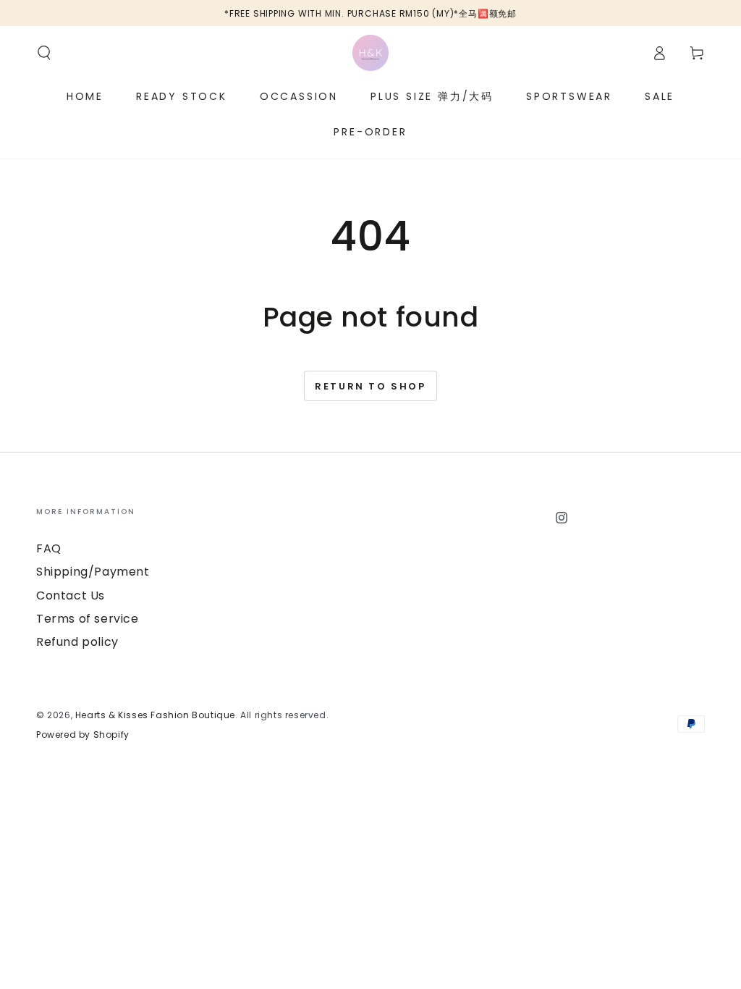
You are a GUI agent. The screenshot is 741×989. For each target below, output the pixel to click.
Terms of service (87, 618)
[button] (44, 53)
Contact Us (70, 595)
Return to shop (370, 386)
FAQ (49, 548)
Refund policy (77, 642)
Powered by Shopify (83, 735)
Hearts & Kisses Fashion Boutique (155, 715)
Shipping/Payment (93, 571)
